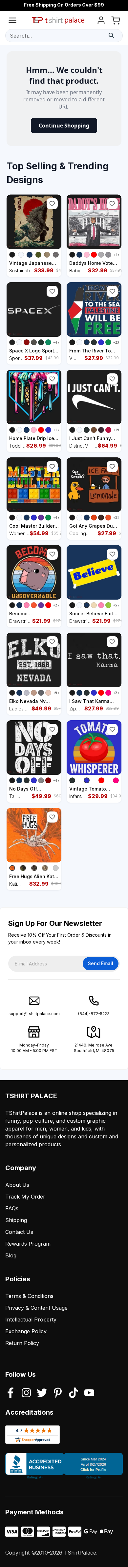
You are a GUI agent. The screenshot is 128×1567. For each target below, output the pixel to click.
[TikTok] (73, 1393)
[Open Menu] (12, 21)
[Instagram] (26, 1393)
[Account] (101, 21)
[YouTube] (89, 1393)
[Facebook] (10, 1393)
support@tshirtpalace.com (34, 1013)
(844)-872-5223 (94, 1013)
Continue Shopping (64, 125)
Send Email (100, 963)
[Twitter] (42, 1393)
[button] (52, 203)
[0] (115, 21)
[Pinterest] (58, 1393)
